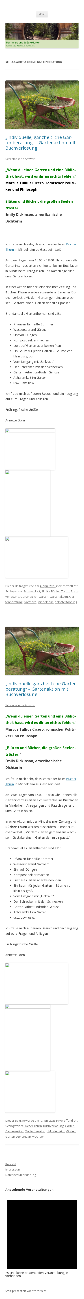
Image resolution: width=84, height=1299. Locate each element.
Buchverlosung (53, 1126)
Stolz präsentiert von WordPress (25, 1291)
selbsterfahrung (66, 602)
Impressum (13, 1169)
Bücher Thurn (60, 591)
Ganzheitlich (28, 597)
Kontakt (10, 1164)
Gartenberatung (36, 1131)
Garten (43, 597)
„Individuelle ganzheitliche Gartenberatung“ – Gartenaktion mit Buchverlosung (41, 689)
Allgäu (45, 591)
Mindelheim (46, 602)
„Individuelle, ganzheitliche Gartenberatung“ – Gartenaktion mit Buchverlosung (40, 142)
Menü (42, 14)
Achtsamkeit (32, 591)
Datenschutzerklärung (20, 1175)
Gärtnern (30, 602)
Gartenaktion (59, 597)
